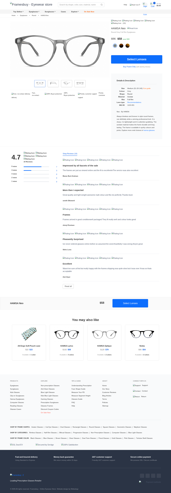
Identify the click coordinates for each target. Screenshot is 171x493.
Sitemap (105, 406)
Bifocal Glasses (65, 433)
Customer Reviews (109, 392)
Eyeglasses (33, 12)
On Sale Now (89, 12)
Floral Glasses (104, 438)
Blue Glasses (48, 438)
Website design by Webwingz (67, 489)
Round (34, 15)
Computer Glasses (17, 402)
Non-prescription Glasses (50, 385)
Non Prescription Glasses (100, 433)
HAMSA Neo (45, 15)
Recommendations (134, 102)
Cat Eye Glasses (51, 427)
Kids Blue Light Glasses (49, 396)
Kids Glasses (15, 392)
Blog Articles (106, 396)
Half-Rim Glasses (50, 433)
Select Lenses (136, 59)
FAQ (73, 402)
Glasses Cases (15, 409)
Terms (104, 399)
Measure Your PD (78, 392)
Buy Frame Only (129, 67)
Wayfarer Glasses (140, 427)
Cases (63, 12)
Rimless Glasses (35, 433)
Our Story (105, 389)
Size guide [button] (147, 88)
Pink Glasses (129, 438)
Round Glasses (94, 427)
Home (13, 15)
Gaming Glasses (47, 399)
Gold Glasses (117, 438)
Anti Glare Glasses (48, 389)
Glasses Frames (47, 406)
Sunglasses (49, 12)
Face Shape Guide (78, 389)
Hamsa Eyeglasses (17, 399)
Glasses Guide (77, 399)
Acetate (130, 97)
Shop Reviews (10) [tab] (70, 154)
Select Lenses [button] (130, 303)
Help (125, 5)
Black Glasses (35, 438)
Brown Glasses (61, 438)
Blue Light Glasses (48, 392)
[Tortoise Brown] (128, 45)
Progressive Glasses (80, 433)
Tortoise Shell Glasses (144, 438)
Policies (105, 402)
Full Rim (124, 32)
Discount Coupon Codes (50, 409)
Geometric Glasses (124, 427)
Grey (118, 32)
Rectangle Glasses (79, 427)
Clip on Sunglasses (17, 396)
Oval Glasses (65, 427)
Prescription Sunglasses (50, 402)
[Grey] (116, 45)
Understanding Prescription (82, 385)
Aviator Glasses (37, 427)
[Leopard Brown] (122, 45)
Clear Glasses (74, 438)
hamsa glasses (149, 130)
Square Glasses (109, 427)
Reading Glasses (16, 406)
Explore (74, 12)
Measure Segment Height (81, 396)
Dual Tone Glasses (89, 438)
